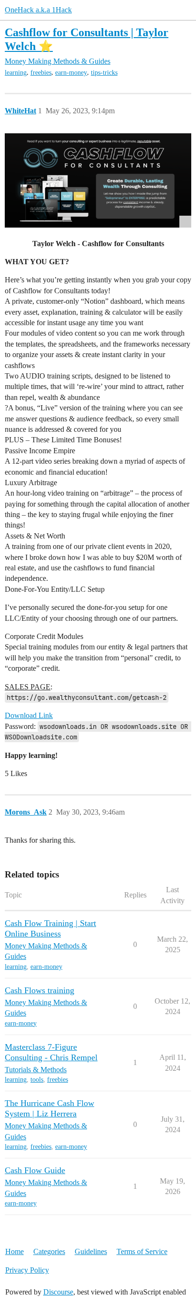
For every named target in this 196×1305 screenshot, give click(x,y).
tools (36, 1079)
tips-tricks (104, 72)
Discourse (58, 1292)
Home (14, 1251)
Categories (49, 1251)
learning (16, 72)
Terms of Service (142, 1251)
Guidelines (91, 1251)
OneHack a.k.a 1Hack (38, 10)
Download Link (29, 715)
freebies (40, 72)
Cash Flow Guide (35, 1170)
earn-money (71, 72)
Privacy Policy (27, 1270)
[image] (98, 180)
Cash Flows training (39, 990)
